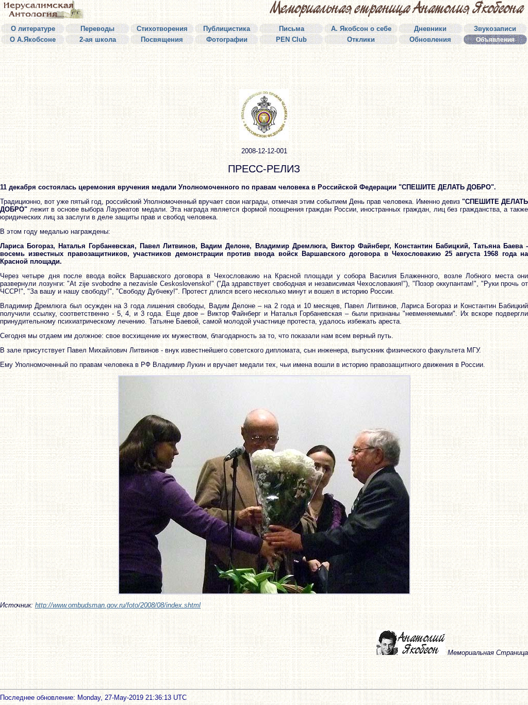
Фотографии (227, 39)
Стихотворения (162, 29)
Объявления (495, 39)
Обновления (430, 39)
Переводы (97, 29)
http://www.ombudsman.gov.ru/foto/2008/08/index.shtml (118, 605)
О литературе (33, 29)
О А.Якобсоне (33, 39)
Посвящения (162, 39)
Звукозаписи (495, 29)
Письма (291, 29)
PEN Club (291, 39)
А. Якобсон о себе (361, 29)
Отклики (361, 39)
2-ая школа (97, 39)
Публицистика (226, 29)
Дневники (430, 29)
